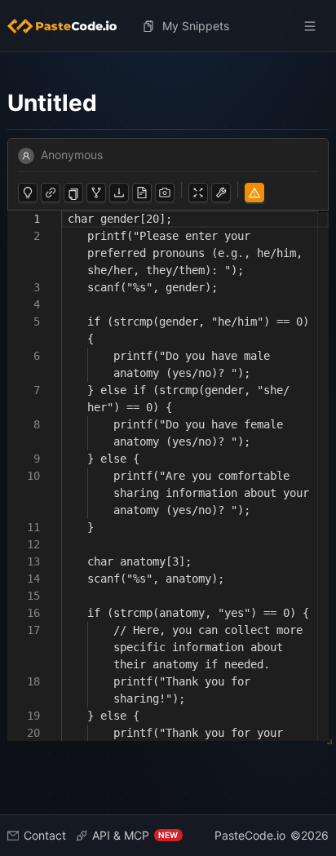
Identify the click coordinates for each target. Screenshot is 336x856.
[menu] (168, 26)
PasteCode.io (249, 835)
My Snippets (195, 26)
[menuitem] (68, 26)
